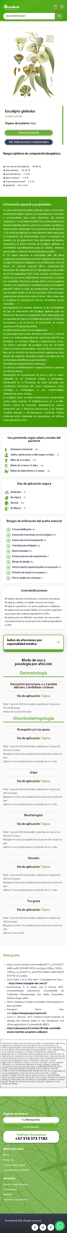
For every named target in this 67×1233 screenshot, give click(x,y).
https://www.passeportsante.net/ (29, 1013)
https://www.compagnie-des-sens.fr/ (28, 983)
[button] (58, 642)
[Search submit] (59, 16)
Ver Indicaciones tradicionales (29, 142)
